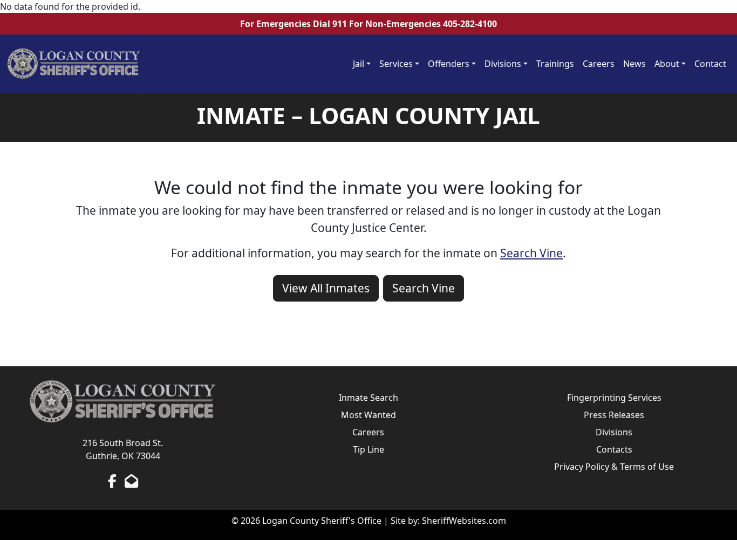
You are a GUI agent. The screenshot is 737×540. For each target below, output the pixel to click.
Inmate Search (368, 398)
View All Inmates (326, 288)
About (666, 64)
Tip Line (368, 449)
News (634, 64)
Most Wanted (368, 415)
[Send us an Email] (131, 480)
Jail (358, 64)
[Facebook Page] (112, 480)
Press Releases (614, 415)
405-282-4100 (470, 24)
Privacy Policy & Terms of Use (614, 467)
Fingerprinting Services (614, 398)
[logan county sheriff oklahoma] (73, 64)
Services (396, 64)
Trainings (555, 64)
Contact (710, 64)
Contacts (614, 449)
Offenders (448, 64)
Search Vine (531, 253)
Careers (599, 64)
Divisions (502, 64)
